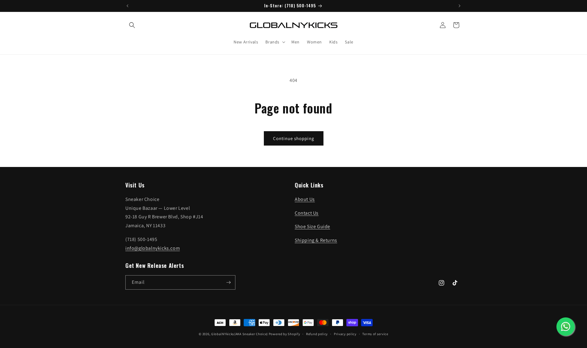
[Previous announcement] (127, 6)
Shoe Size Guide (312, 226)
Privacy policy (345, 334)
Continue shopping (293, 138)
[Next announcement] (459, 6)
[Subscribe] (228, 282)
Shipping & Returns (316, 240)
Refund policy (317, 334)
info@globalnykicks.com (152, 248)
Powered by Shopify (284, 334)
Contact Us (307, 213)
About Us (305, 199)
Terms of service (375, 334)
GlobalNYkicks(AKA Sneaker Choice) (239, 334)
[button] (132, 25)
